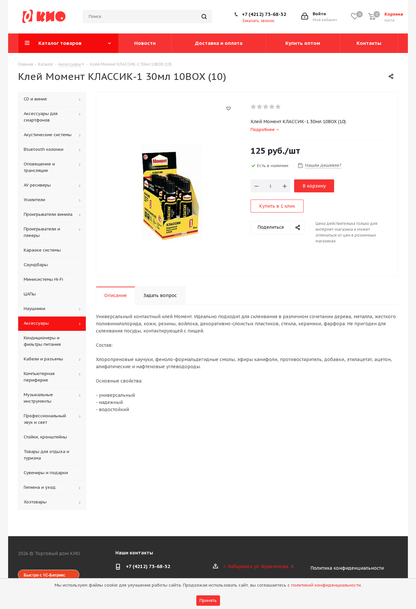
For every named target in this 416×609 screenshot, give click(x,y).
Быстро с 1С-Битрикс (44, 575)
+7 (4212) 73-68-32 (264, 14)
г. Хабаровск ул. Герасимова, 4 (258, 566)
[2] (260, 107)
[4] (272, 107)
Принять (208, 600)
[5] (278, 107)
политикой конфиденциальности (326, 585)
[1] (254, 107)
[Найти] (204, 16)
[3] (266, 107)
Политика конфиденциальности (347, 568)
